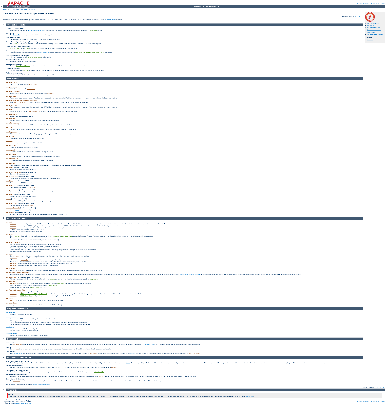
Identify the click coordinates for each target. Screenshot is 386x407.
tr (362, 16)
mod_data (9, 141)
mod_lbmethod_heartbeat (28, 100)
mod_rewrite (10, 282)
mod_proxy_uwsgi (12, 203)
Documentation (22, 9)
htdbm (15, 333)
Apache (5, 9)
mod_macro (9, 167)
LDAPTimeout (42, 294)
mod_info (9, 298)
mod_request (10, 150)
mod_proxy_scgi (11, 87)
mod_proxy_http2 (12, 185)
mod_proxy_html (11, 105)
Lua (19, 129)
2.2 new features (110, 19)
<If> (11, 48)
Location (56, 236)
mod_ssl (9, 222)
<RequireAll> (94, 279)
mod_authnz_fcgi (12, 176)
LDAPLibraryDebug (26, 296)
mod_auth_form (11, 114)
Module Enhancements (373, 27)
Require (52, 279)
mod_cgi (9, 272)
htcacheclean (11, 317)
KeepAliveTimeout (34, 57)
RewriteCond (90, 53)
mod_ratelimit (11, 145)
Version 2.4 (32, 9)
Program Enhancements (374, 30)
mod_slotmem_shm (12, 159)
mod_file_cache (194, 353)
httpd (128, 363)
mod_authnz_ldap (19, 290)
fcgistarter (10, 312)
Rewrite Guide (149, 344)
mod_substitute (34, 111)
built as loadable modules (36, 30)
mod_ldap (9, 290)
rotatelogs (10, 327)
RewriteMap (35, 287)
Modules (359, 4)
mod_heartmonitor (12, 100)
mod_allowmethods (12, 123)
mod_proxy (33, 84)
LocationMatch (66, 236)
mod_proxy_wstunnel (13, 172)
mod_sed (9, 109)
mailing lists (249, 396)
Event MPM (16, 35)
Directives (366, 4)
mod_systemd (10, 212)
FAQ (371, 4)
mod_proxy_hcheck (12, 190)
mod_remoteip (11, 96)
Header (97, 53)
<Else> (26, 48)
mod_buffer (10, 136)
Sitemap (382, 4)
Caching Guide (17, 353)
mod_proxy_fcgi (11, 82)
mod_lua (9, 127)
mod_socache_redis (13, 208)
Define (25, 70)
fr (359, 16)
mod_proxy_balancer (21, 102)
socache (132, 353)
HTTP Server (13, 9)
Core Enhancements (373, 23)
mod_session (10, 118)
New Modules (371, 25)
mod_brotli (10, 194)
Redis (17, 210)
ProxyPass (16, 236)
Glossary (376, 4)
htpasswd (9, 333)
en (356, 16)
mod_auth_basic (11, 303)
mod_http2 (9, 181)
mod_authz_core (11, 277)
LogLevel (16, 44)
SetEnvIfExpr (80, 53)
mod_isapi (25, 272)
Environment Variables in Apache (190, 274)
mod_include (10, 268)
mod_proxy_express (13, 91)
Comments (370, 40)
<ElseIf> (17, 48)
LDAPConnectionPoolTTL (28, 294)
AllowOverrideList (23, 66)
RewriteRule (61, 283)
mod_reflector (11, 154)
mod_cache (9, 254)
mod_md (8, 199)
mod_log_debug (11, 132)
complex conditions (43, 52)
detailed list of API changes (41, 384)
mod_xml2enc (10, 163)
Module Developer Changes (375, 34)
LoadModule (93, 30)
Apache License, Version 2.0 (22, 403)
